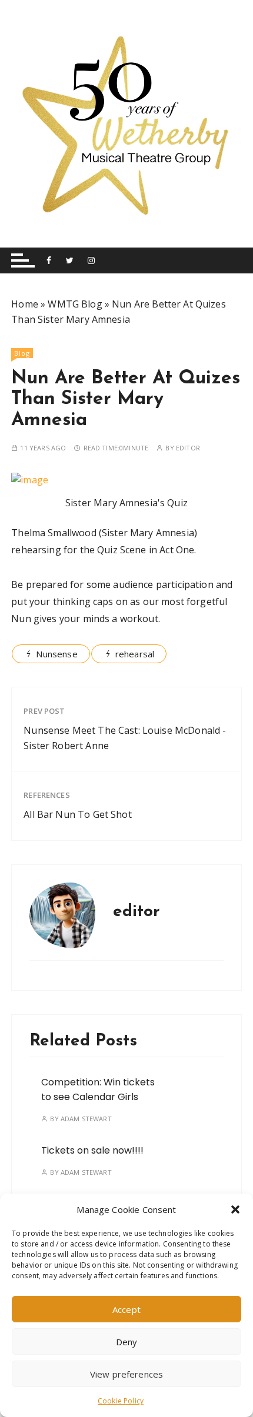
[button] (235, 1209)
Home (24, 304)
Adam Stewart (86, 1118)
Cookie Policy (121, 1401)
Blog (22, 353)
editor (188, 448)
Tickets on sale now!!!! (92, 1150)
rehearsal (134, 654)
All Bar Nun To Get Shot (77, 814)
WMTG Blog (75, 304)
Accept (126, 1309)
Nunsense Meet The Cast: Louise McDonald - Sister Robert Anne (125, 738)
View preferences (126, 1374)
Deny (127, 1342)
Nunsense (56, 654)
